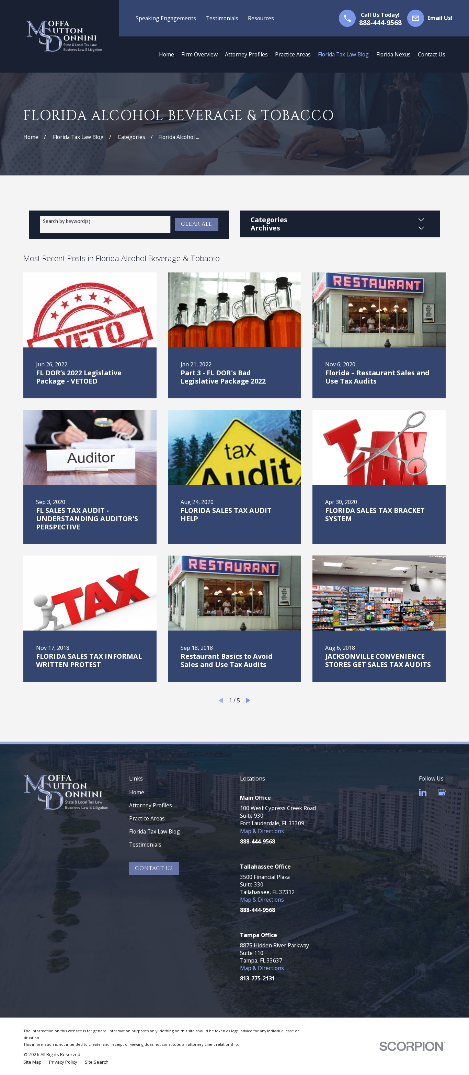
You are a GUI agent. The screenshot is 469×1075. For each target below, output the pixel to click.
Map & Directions (262, 831)
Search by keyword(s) (66, 221)
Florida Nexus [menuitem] (393, 54)
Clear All (196, 224)
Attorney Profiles (150, 805)
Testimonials (222, 18)
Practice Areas (147, 818)
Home (136, 792)
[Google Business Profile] (442, 792)
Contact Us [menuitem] (431, 54)
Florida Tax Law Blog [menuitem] (343, 54)
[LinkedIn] (422, 792)
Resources (261, 18)
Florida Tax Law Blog (154, 831)
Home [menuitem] (166, 54)
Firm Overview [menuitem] (199, 54)
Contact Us (154, 868)
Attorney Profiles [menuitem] (246, 54)
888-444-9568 (380, 22)
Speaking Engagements (166, 18)
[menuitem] (32, 1062)
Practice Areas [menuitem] (293, 54)
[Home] (64, 36)
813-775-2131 (257, 978)
